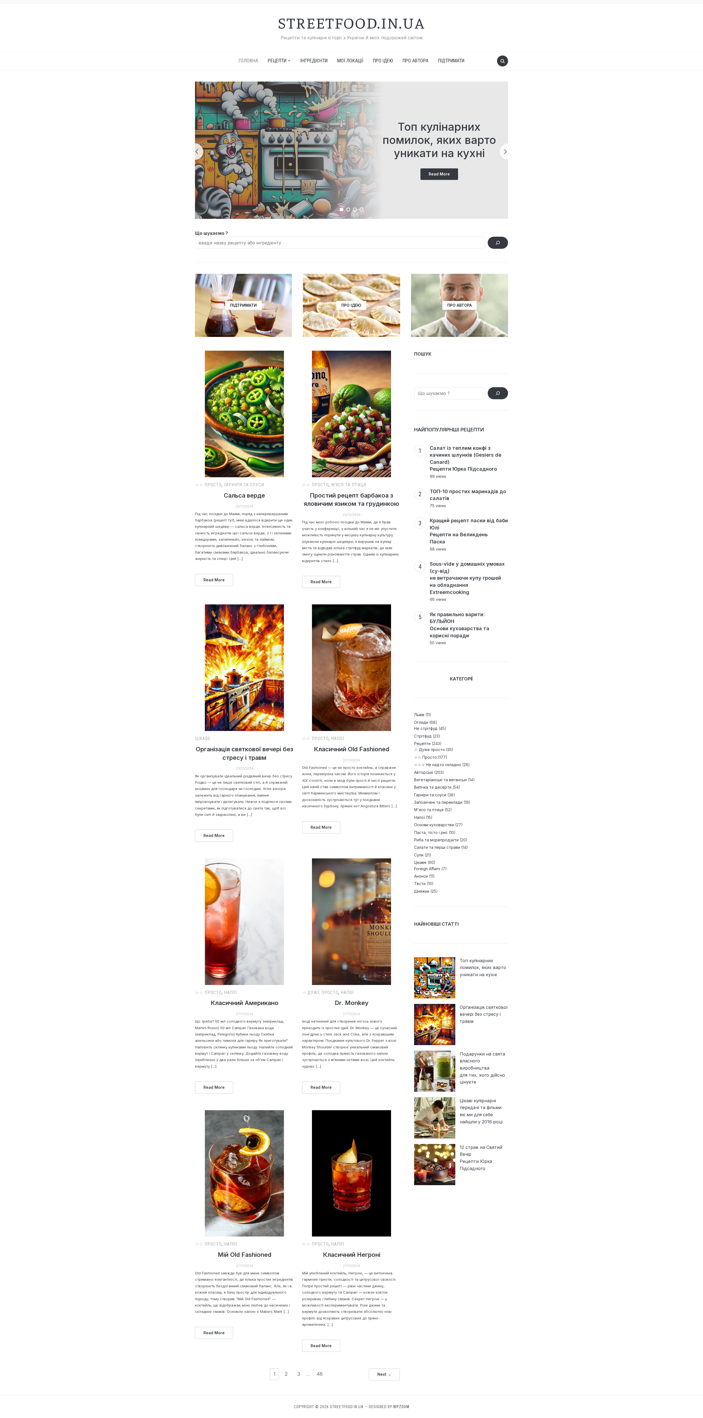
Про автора (415, 60)
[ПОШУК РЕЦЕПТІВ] (498, 393)
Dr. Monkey (352, 1002)
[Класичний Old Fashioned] (351, 667)
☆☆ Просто (208, 484)
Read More (443, 175)
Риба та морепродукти (436, 840)
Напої (337, 738)
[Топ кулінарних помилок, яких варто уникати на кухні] (434, 977)
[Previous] (195, 151)
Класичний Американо (244, 1002)
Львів (419, 714)
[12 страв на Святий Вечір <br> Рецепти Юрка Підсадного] (434, 1164)
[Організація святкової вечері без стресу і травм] (244, 667)
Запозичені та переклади (438, 802)
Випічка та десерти (432, 787)
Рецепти (422, 743)
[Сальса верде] (244, 414)
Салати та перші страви (437, 847)
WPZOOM (401, 1407)
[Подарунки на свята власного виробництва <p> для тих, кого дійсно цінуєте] (434, 1071)
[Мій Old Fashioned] (244, 1173)
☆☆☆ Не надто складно (437, 764)
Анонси (421, 876)
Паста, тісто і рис (431, 832)
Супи (418, 855)
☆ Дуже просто (320, 992)
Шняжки (421, 891)
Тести (420, 883)
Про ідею (383, 60)
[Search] (498, 243)
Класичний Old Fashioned (351, 749)
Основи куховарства (434, 824)
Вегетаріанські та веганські (440, 779)
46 (320, 1374)
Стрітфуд (423, 736)
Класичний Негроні (351, 1254)
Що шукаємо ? (211, 233)
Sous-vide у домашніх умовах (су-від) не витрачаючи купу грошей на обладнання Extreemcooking (467, 578)
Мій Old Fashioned (244, 1254)
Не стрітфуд (425, 728)
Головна (248, 60)
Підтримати (451, 60)
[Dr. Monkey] (351, 921)
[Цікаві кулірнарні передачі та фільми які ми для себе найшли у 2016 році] (434, 1117)
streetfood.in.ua (351, 22)
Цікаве (202, 738)
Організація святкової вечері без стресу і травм (484, 1014)
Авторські (423, 772)
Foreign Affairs (427, 868)
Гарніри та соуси (244, 484)
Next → (384, 1374)
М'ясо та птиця (348, 484)
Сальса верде (244, 495)
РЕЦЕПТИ (277, 60)
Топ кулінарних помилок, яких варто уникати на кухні (439, 140)
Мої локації (350, 60)
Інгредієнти (314, 60)
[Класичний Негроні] (351, 1173)
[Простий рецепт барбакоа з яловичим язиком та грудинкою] (351, 414)
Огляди (421, 722)
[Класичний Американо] (244, 921)
